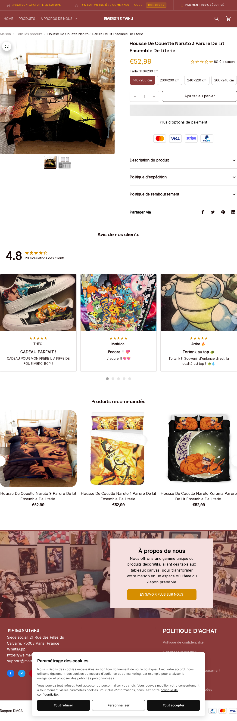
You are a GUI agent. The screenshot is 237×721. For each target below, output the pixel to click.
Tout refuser (63, 705)
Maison (5, 34)
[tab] (107, 378)
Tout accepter (173, 705)
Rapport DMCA (11, 711)
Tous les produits (29, 34)
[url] (31, 661)
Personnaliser (118, 705)
